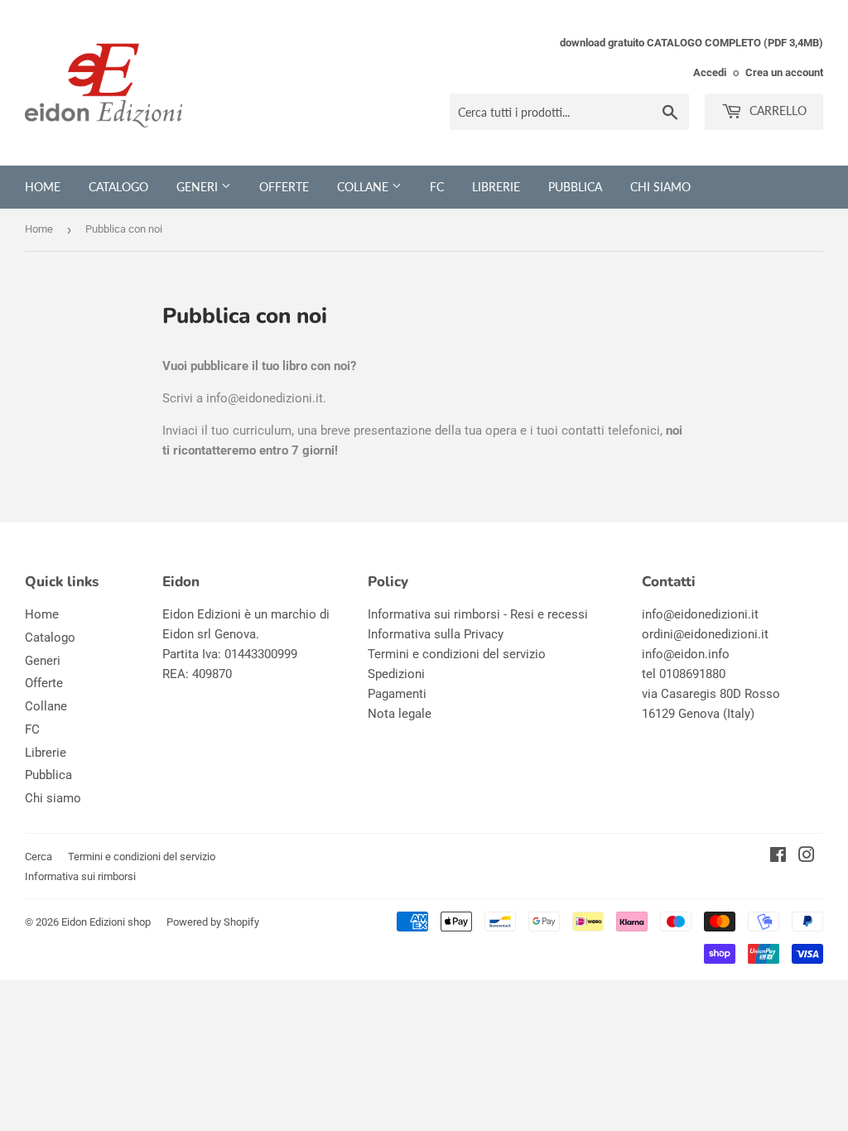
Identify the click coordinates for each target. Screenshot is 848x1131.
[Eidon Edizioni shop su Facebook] (778, 856)
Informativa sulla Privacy (436, 634)
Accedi (709, 72)
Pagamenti (397, 693)
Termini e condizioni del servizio (457, 654)
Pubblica (575, 187)
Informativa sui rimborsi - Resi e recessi (478, 614)
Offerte (284, 187)
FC (437, 187)
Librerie (496, 187)
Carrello (776, 110)
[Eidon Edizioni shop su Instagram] (806, 856)
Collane (364, 187)
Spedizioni (396, 674)
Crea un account (784, 72)
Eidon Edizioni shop (106, 922)
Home (42, 187)
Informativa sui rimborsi (80, 876)
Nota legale (399, 713)
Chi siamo (660, 187)
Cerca (38, 856)
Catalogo (118, 187)
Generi (198, 187)
